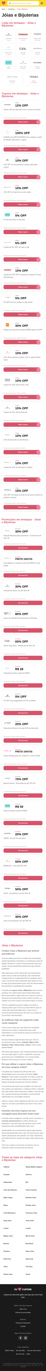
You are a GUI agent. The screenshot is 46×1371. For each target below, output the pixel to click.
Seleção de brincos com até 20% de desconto (21, 728)
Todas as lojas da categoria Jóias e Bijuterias (22, 1158)
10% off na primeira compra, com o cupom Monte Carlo (22, 358)
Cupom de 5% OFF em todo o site (16, 247)
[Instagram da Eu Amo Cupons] (25, 1338)
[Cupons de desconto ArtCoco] (7, 668)
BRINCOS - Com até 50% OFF (15, 866)
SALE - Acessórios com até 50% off (17, 893)
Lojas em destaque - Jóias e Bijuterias (19, 24)
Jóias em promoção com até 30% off (17, 921)
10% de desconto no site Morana (16, 440)
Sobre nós (23, 1309)
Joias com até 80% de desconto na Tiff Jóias (20, 618)
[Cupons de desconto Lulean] (7, 380)
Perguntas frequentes (23, 1323)
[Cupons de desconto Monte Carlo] (7, 352)
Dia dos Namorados (34, 1350)
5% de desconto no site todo (14, 220)
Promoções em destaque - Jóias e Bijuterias (21, 521)
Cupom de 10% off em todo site (15, 412)
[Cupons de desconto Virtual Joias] (7, 242)
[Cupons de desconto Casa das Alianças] (7, 270)
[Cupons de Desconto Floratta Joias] (7, 723)
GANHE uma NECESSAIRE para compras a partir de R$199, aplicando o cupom (23, 138)
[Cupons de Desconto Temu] (7, 325)
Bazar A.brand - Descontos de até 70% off (19, 783)
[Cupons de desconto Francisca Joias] (7, 132)
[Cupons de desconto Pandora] (7, 105)
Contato (23, 1326)
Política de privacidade (23, 1312)
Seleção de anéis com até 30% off (16, 590)
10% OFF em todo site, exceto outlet (17, 192)
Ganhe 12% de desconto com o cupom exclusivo (22, 109)
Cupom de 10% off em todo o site (16, 385)
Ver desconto (23, 548)
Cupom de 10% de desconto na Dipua (18, 467)
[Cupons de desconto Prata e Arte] (7, 187)
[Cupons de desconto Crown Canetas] (7, 160)
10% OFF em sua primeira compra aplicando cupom (20, 166)
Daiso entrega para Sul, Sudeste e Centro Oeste (22, 756)
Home (3, 9)
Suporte (23, 1319)
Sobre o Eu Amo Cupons (23, 1305)
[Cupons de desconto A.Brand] (7, 778)
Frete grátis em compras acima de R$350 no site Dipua (22, 564)
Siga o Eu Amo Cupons (23, 1333)
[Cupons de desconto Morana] (7, 435)
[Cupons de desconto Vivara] (7, 888)
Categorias (11, 9)
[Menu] (41, 3)
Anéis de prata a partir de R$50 (15, 811)
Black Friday (9, 1350)
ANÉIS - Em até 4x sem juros (15, 838)
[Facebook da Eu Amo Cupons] (20, 1338)
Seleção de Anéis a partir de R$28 (17, 673)
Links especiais (23, 1347)
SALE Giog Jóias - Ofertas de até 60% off (19, 646)
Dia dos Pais (20, 1354)
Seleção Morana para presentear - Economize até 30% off (22, 537)
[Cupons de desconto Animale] (7, 490)
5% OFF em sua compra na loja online (18, 302)
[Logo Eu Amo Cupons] (4, 3)
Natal (28, 1354)
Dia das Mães (20, 1350)
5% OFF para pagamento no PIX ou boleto (20, 701)
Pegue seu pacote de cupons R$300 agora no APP (23, 330)
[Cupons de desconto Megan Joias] (7, 297)
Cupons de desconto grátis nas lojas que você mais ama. (23, 1296)
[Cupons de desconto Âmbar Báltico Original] (7, 696)
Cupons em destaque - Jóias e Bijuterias (20, 95)
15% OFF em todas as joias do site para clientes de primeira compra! (23, 496)
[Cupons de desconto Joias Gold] (7, 916)
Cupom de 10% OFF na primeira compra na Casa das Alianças (22, 276)
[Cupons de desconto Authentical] (7, 407)
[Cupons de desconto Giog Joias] (7, 641)
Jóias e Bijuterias (22, 9)
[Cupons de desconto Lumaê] (7, 215)
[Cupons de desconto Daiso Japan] (7, 751)
